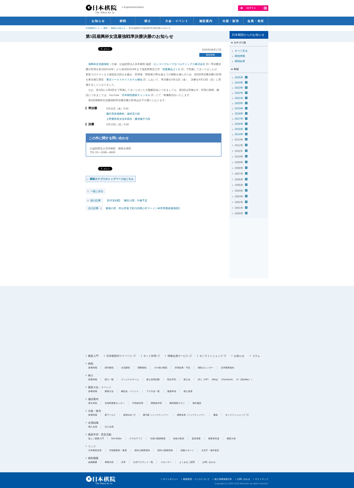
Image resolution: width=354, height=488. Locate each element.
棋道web (127, 415)
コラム (256, 355)
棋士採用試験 (153, 379)
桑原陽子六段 (142, 118)
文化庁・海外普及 (210, 450)
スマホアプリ (136, 438)
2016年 (239, 123)
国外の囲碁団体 (165, 450)
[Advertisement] (249, 242)
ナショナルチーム (130, 379)
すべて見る (241, 50)
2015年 (239, 129)
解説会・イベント (130, 391)
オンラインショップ (211, 355)
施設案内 (93, 399)
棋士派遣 (188, 391)
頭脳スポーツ (187, 450)
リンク (92, 446)
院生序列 (171, 379)
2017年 (239, 118)
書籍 (215, 415)
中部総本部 (137, 403)
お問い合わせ (209, 462)
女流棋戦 (125, 367)
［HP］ (206, 379)
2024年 (239, 82)
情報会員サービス (178, 355)
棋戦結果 (240, 61)
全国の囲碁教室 (158, 438)
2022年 (239, 92)
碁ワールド (110, 415)
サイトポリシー (170, 479)
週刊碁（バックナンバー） (156, 415)
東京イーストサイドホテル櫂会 (124, 79)
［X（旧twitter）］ (244, 379)
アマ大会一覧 (153, 391)
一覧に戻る (96, 191)
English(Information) (134, 7)
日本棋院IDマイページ (119, 355)
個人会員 (92, 426)
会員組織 (93, 422)
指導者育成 (213, 438)
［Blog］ (214, 379)
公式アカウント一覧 (143, 462)
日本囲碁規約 (227, 367)
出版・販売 (94, 410)
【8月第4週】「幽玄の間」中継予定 (118, 200)
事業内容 (109, 462)
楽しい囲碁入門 (96, 438)
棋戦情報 (210, 55)
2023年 (239, 87)
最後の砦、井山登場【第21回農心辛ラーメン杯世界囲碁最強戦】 (134, 208)
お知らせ (239, 355)
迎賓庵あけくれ (171, 69)
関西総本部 (156, 403)
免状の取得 (178, 438)
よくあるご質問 (187, 462)
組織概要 (92, 462)
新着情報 (92, 367)
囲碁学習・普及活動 (99, 434)
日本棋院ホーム (93, 28)
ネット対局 (149, 355)
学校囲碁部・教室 (118, 450)
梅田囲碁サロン (177, 403)
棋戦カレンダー (205, 367)
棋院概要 (93, 458)
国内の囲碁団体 (142, 450)
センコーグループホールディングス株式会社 (179, 64)
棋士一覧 (109, 379)
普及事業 (196, 438)
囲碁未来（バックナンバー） (191, 415)
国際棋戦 (142, 367)
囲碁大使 (231, 438)
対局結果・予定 (182, 367)
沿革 (123, 462)
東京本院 (92, 403)
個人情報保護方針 (223, 479)
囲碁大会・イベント (99, 387)
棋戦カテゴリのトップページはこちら (112, 178)
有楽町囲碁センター (115, 403)
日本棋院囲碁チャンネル (136, 95)
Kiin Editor (116, 438)
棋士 (90, 375)
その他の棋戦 (160, 367)
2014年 (239, 134)
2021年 (239, 98)
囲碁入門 (93, 355)
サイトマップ (261, 479)
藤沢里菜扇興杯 (115, 113)
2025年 (239, 77)
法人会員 (109, 426)
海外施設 (196, 403)
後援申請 (171, 391)
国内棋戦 (109, 367)
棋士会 (187, 379)
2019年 (239, 108)
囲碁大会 (109, 391)
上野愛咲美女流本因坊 (119, 118)
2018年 (239, 113)
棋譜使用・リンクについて (196, 479)
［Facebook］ (227, 379)
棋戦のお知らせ (118, 28)
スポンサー (166, 462)
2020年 (239, 103)
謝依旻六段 (133, 113)
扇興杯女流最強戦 (98, 64)
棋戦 (105, 28)
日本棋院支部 (95, 450)
